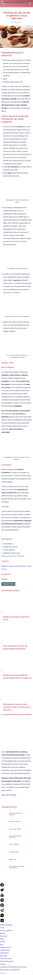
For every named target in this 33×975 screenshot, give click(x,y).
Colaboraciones (5, 950)
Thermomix (3, 936)
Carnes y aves (26, 566)
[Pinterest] (2, 907)
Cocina (3, 569)
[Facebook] (2, 886)
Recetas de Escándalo (19, 967)
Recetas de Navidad (6, 925)
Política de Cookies (6, 958)
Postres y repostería (6, 930)
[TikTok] (2, 922)
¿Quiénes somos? (5, 947)
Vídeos (2, 939)
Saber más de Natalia (8, 795)
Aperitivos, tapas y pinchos (11, 566)
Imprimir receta (8, 584)
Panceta (4, 579)
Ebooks (2, 942)
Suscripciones (4, 953)
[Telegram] (2, 912)
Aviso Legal (3, 956)
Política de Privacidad (6, 961)
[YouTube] (2, 897)
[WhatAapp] (2, 917)
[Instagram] (2, 902)
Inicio (1, 944)
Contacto (3, 964)
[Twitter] (2, 891)
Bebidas (2, 933)
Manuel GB (15, 970)
